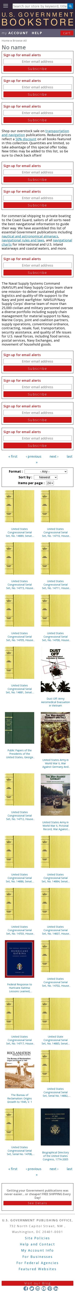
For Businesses (37, 1256)
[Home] (37, 24)
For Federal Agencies (37, 1263)
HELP (37, 33)
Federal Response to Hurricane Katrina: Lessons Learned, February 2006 (19, 988)
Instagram (37, 1288)
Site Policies (37, 1238)
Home (6, 40)
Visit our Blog (37, 1283)
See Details (37, 1203)
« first (12, 456)
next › (54, 456)
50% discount (25, 139)
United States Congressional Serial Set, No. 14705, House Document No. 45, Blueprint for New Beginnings (19, 636)
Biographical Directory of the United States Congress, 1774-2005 (55, 1156)
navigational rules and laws (23, 240)
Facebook (25, 1288)
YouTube (44, 1288)
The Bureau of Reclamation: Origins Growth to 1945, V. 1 (19, 1098)
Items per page (31, 483)
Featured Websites (38, 1269)
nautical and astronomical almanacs (30, 236)
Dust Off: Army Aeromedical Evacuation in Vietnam (55, 702)
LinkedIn (56, 1288)
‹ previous (33, 456)
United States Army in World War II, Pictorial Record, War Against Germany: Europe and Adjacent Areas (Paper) (55, 826)
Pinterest (50, 1288)
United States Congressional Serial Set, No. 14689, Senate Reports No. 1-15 (19, 532)
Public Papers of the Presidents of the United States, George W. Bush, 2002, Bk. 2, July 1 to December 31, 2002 (19, 754)
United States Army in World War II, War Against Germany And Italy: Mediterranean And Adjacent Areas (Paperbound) (55, 763)
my (15, 33)
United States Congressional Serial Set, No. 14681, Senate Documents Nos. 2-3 (19, 689)
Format (15, 471)
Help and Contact (37, 1244)
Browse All (20, 40)
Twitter (31, 1288)
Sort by (25, 477)
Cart (67, 33)
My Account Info (37, 1250)
